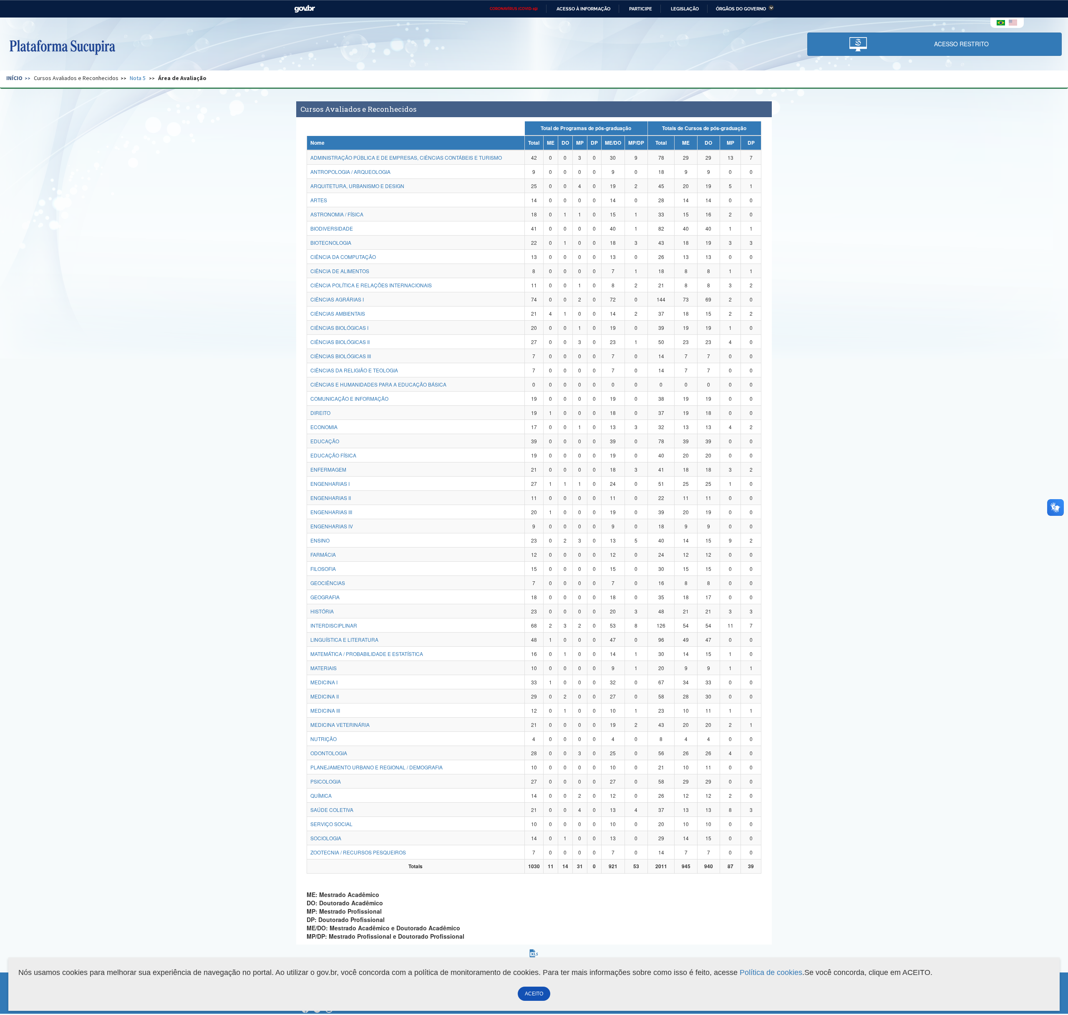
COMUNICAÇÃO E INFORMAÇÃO (349, 398)
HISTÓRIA (322, 611)
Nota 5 (138, 78)
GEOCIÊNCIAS (327, 582)
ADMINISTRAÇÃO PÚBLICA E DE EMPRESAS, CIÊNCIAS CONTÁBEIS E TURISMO (406, 157)
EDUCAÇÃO (324, 441)
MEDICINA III (325, 710)
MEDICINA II (324, 696)
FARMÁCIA (323, 554)
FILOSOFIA (323, 568)
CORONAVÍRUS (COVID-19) (514, 9)
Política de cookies (771, 972)
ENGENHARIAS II (330, 497)
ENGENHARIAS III (331, 511)
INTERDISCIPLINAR (333, 625)
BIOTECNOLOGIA (330, 242)
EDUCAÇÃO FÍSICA (333, 455)
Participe (640, 9)
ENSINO (320, 540)
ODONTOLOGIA (328, 752)
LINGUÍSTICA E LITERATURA (344, 639)
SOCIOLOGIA (325, 838)
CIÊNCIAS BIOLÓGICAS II (340, 341)
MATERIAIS (323, 667)
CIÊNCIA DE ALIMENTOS (339, 270)
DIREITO (320, 412)
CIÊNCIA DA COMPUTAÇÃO (343, 256)
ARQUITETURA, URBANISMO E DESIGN (357, 185)
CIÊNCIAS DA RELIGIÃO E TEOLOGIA (354, 370)
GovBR (304, 9)
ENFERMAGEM (328, 469)
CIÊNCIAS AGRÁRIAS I (337, 299)
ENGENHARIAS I (330, 483)
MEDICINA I (324, 682)
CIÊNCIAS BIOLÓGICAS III (340, 355)
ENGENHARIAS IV (331, 526)
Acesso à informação (583, 9)
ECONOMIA (324, 426)
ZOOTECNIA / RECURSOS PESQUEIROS (358, 852)
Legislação (685, 9)
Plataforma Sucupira (62, 46)
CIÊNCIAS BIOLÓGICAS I (339, 327)
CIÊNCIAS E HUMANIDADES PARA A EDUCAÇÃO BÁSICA (378, 384)
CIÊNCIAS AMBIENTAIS (337, 313)
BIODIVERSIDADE (331, 228)
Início (14, 78)
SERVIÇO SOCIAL (331, 823)
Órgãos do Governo (741, 9)
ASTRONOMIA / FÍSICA (336, 214)
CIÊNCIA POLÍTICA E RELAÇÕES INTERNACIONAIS (371, 285)
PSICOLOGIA (325, 781)
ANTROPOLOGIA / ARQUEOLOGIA (350, 171)
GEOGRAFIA (325, 596)
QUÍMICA (321, 795)
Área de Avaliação (182, 78)
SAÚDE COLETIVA (331, 809)
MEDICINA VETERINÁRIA (340, 724)
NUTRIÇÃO (323, 738)
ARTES (318, 200)
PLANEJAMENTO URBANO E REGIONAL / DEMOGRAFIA (376, 767)
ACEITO (534, 994)
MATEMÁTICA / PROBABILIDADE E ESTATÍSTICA (366, 653)
